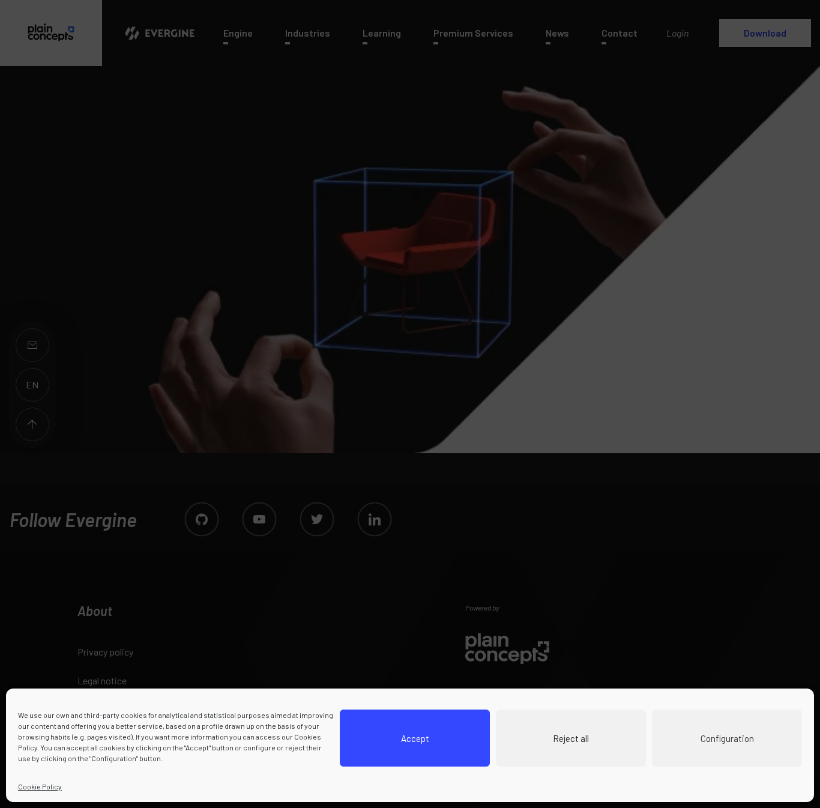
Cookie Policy (40, 786)
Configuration (727, 738)
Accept (415, 738)
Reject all (571, 738)
